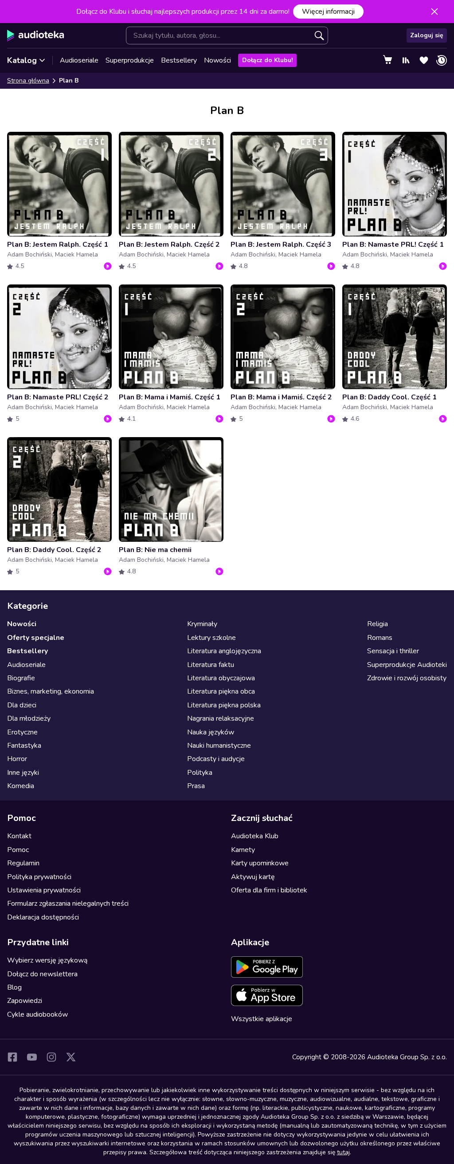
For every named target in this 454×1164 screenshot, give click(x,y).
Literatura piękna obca (221, 691)
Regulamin (23, 863)
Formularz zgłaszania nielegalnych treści (68, 903)
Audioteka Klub (254, 836)
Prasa (196, 786)
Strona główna (28, 80)
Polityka (199, 772)
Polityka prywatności (39, 877)
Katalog (22, 60)
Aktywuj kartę (253, 877)
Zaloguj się (426, 35)
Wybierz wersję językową (47, 960)
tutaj (343, 1152)
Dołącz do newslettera (42, 974)
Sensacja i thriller (393, 651)
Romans (379, 638)
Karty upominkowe (260, 863)
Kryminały (202, 624)
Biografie (21, 678)
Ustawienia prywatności (44, 890)
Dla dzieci (21, 705)
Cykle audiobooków (37, 1014)
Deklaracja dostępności (43, 917)
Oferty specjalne (35, 638)
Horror (17, 759)
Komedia (20, 786)
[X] (71, 1057)
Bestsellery (179, 60)
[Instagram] (51, 1057)
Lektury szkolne (211, 638)
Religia (377, 624)
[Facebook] (12, 1057)
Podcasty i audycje (216, 759)
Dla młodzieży (29, 718)
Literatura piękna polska (224, 705)
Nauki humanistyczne (219, 745)
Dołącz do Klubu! (267, 60)
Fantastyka (24, 745)
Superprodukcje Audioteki (407, 665)
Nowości (217, 60)
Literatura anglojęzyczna (224, 651)
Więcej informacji (328, 11)
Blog (14, 987)
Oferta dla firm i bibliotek (269, 890)
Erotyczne (22, 732)
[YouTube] (32, 1057)
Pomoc (18, 850)
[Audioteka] (35, 35)
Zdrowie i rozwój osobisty (406, 678)
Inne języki (23, 772)
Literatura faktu (210, 665)
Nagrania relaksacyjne (220, 718)
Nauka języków (210, 732)
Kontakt (19, 836)
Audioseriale (79, 60)
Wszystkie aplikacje (261, 1019)
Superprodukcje (130, 60)
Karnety (243, 850)
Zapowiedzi (24, 1001)
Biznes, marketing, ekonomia (50, 691)
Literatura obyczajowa (221, 678)
